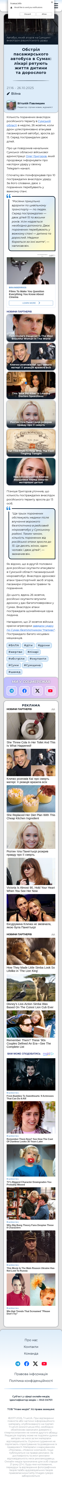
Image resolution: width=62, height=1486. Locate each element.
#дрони (44, 645)
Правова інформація (31, 1374)
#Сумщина (32, 665)
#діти (28, 645)
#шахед (14, 672)
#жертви (15, 652)
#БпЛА (14, 645)
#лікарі (33, 652)
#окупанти (38, 658)
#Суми (14, 665)
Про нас (31, 1340)
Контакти (31, 1347)
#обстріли (17, 658)
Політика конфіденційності (31, 1381)
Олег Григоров (36, 156)
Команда (31, 1353)
